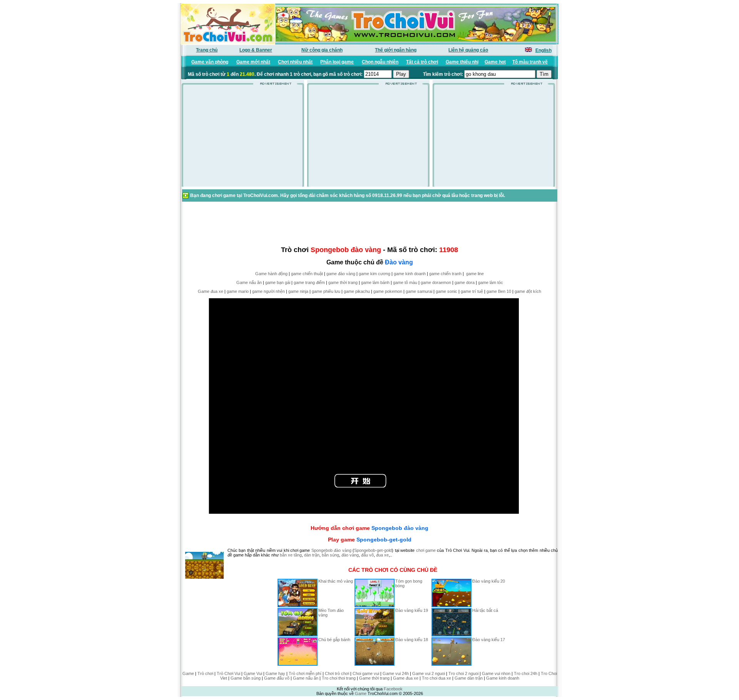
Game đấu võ (276, 678)
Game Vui (253, 673)
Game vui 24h (396, 673)
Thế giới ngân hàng (395, 50)
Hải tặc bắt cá (485, 610)
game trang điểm (309, 282)
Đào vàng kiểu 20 (488, 581)
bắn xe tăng (291, 555)
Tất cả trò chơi (422, 62)
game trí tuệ (472, 291)
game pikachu (357, 291)
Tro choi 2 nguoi (463, 673)
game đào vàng (340, 273)
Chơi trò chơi (337, 673)
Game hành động (271, 273)
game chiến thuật (307, 273)
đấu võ (367, 555)
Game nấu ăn (249, 282)
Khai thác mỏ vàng (335, 581)
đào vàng (350, 555)
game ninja (298, 291)
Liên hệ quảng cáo (468, 50)
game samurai (419, 291)
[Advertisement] (243, 138)
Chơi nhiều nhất (295, 62)
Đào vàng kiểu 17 (488, 639)
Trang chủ (206, 50)
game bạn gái (277, 282)
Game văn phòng (209, 62)
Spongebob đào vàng (399, 528)
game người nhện (268, 291)
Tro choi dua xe (436, 678)
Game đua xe (210, 291)
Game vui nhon (496, 673)
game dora (465, 282)
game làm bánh (375, 282)
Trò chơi (205, 673)
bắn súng (330, 555)
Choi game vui (366, 673)
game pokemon (387, 291)
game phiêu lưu (326, 291)
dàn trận (311, 555)
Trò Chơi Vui (228, 673)
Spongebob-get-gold (383, 539)
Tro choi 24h (525, 673)
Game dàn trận (469, 678)
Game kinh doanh (502, 678)
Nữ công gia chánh (322, 50)
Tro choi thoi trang (339, 678)
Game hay (275, 673)
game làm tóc (490, 282)
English (543, 50)
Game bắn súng (246, 678)
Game (188, 673)
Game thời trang (374, 678)
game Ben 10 (499, 291)
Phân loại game (337, 62)
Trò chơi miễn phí (305, 673)
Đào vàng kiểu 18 (411, 639)
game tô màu (405, 282)
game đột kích (528, 291)
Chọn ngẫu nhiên (380, 62)
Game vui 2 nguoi (428, 673)
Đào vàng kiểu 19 (411, 610)
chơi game (426, 550)
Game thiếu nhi (462, 62)
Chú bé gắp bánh (334, 639)
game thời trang (343, 282)
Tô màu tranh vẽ (530, 62)
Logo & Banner (255, 50)
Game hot (495, 62)
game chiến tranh (445, 273)
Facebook (393, 689)
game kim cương (374, 273)
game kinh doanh (410, 273)
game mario (238, 291)
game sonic (446, 291)
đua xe (382, 555)
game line (475, 273)
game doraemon (436, 282)
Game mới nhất (253, 62)
